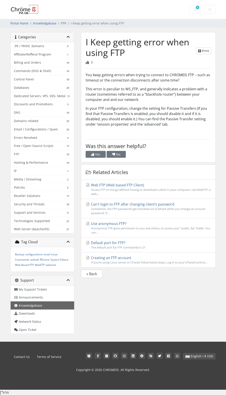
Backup (19, 254)
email (46, 254)
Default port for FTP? (117, 244)
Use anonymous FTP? (150, 227)
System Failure (59, 259)
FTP (63, 23)
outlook (34, 259)
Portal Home (19, 23)
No (117, 154)
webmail (51, 265)
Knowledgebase (44, 23)
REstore (44, 259)
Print (205, 51)
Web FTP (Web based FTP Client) (150, 189)
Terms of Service (49, 357)
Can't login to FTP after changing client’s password (147, 208)
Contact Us (22, 357)
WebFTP (40, 265)
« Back (92, 273)
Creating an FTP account (148, 259)
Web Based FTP (24, 265)
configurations (34, 254)
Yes (97, 154)
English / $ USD (201, 356)
